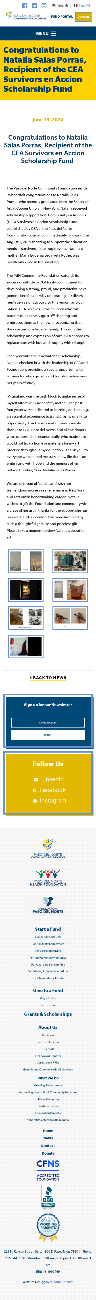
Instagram (53, 800)
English (62, 5)
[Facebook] (24, 6)
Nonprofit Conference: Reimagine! (48, 1119)
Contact (48, 1145)
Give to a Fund (48, 990)
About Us (48, 1027)
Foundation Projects (48, 1113)
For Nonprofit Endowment (48, 943)
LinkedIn (52, 779)
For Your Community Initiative (48, 957)
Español (84, 5)
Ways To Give (48, 998)
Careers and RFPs (48, 1062)
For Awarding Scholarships (48, 964)
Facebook (53, 790)
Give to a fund (48, 1005)
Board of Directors (48, 1042)
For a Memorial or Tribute (48, 978)
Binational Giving (48, 1106)
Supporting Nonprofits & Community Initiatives (48, 1092)
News (48, 1138)
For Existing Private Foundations (48, 971)
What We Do (48, 1078)
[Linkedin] (34, 6)
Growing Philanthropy (48, 1085)
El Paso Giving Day (48, 1099)
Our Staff (48, 1049)
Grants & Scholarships (48, 1014)
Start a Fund (48, 929)
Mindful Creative (61, 1282)
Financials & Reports (48, 1055)
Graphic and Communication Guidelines (48, 1069)
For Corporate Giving (48, 950)
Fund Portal (62, 16)
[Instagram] (44, 6)
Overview (48, 1035)
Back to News (49, 677)
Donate (83, 16)
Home (48, 1130)
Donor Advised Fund (48, 936)
